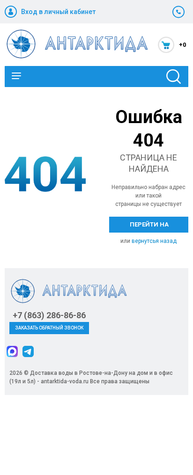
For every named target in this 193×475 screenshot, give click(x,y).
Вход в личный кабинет (58, 11)
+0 (182, 44)
